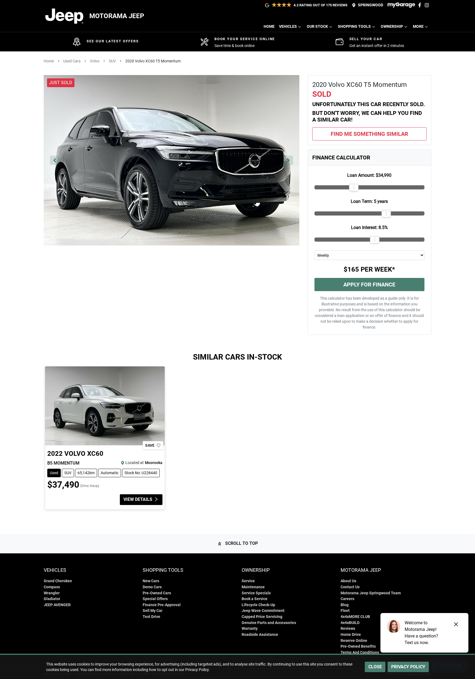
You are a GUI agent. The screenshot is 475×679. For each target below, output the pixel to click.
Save (149, 445)
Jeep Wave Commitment (263, 610)
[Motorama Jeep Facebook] (420, 5)
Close (375, 666)
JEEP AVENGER (57, 605)
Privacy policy (408, 666)
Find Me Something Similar (369, 134)
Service (248, 581)
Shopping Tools (354, 26)
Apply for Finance (369, 284)
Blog (345, 605)
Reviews (348, 628)
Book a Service (254, 599)
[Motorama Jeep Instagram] (427, 5)
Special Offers (155, 599)
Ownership (392, 26)
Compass (52, 587)
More (418, 26)
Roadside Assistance (260, 634)
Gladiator (52, 599)
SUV (112, 61)
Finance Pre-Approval (162, 605)
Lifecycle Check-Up (258, 605)
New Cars (151, 581)
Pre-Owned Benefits (358, 646)
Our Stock (317, 26)
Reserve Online (354, 640)
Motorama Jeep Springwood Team (371, 593)
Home (269, 26)
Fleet (345, 610)
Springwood (370, 5)
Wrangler (52, 593)
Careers (347, 599)
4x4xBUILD (350, 622)
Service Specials (256, 593)
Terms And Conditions (360, 652)
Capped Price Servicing (262, 616)
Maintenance (253, 587)
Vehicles (288, 26)
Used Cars (72, 61)
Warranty (250, 628)
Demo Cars (152, 587)
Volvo (95, 61)
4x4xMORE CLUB (355, 616)
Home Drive (351, 634)
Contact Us (350, 587)
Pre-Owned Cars (157, 593)
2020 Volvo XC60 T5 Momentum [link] (153, 61)
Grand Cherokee (58, 581)
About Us (348, 581)
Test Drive (151, 616)
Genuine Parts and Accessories (269, 622)
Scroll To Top (241, 543)
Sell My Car (152, 610)
